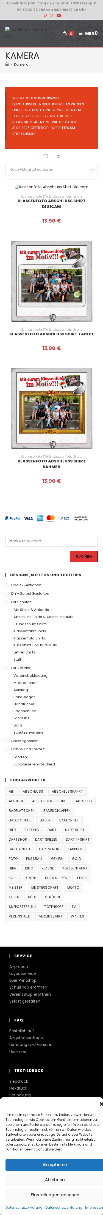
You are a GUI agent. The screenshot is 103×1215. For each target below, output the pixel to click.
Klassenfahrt (75, 868)
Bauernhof (69, 820)
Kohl (13, 878)
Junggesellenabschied (34, 764)
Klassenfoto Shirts (67, 196)
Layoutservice (22, 973)
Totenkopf (53, 906)
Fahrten (20, 757)
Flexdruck (18, 1088)
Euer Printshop (23, 980)
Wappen (77, 916)
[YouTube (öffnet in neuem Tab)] (58, 15)
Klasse (48, 868)
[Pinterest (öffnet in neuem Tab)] (45, 15)
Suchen (84, 556)
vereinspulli (19, 916)
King (29, 868)
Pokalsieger (24, 697)
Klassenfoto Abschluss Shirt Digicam (52, 203)
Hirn (13, 868)
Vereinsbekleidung (30, 675)
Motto (73, 887)
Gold (76, 858)
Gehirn (57, 858)
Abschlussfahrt (67, 791)
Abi (11, 791)
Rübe (32, 897)
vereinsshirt (51, 916)
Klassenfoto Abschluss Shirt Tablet (51, 334)
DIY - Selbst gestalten (30, 593)
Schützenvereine (28, 732)
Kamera (21, 64)
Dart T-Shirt (78, 839)
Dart (52, 829)
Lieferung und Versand (30, 1044)
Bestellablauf (21, 1031)
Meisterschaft (25, 682)
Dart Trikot (19, 849)
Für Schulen (21, 602)
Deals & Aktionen (26, 585)
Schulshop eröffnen (28, 987)
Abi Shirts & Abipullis (31, 609)
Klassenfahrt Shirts (29, 631)
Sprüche (53, 897)
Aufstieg (20, 689)
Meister (16, 887)
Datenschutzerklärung (24, 1207)
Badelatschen (22, 810)
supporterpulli (22, 906)
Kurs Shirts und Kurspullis (35, 645)
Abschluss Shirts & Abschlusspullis (43, 616)
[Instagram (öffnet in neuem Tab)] (51, 15)
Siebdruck (18, 1081)
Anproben (18, 966)
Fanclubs (21, 718)
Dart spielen (46, 839)
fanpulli (75, 849)
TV (74, 906)
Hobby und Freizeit (27, 749)
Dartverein (49, 849)
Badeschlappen (57, 810)
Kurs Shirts (56, 878)
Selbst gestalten (24, 1001)
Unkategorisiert (25, 740)
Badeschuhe (24, 711)
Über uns (17, 1051)
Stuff (17, 659)
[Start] (7, 64)
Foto (13, 858)
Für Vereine (21, 667)
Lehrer (82, 878)
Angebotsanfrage (26, 1037)
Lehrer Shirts (24, 652)
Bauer (45, 820)
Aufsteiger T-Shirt (49, 801)
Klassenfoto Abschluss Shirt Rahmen (52, 464)
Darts (18, 725)
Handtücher (24, 704)
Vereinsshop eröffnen (30, 994)
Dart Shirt (75, 829)
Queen (14, 897)
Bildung (31, 829)
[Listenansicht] (57, 156)
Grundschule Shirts (36, 196)
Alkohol (16, 801)
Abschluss (33, 791)
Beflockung (20, 1095)
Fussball (34, 858)
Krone (31, 878)
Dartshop (18, 839)
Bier (12, 829)
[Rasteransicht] (45, 156)
